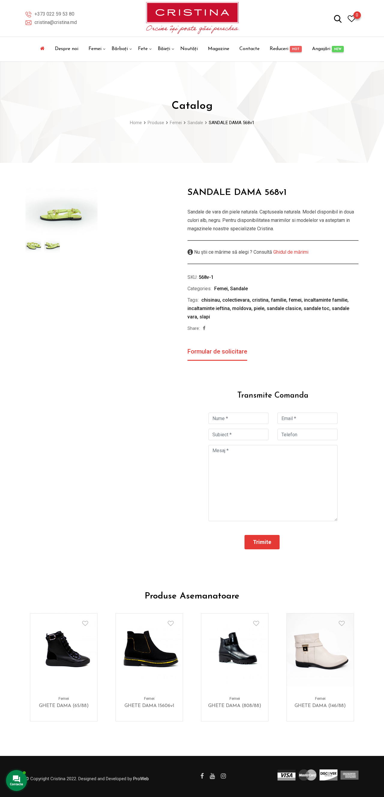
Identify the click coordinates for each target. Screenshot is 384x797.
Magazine (218, 48)
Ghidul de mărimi (290, 252)
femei (295, 300)
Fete (143, 48)
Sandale (239, 288)
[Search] (338, 18)
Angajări (326, 48)
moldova (241, 308)
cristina (260, 300)
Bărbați (120, 48)
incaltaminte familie (325, 300)
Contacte (249, 48)
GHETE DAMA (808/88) (234, 705)
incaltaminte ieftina (209, 308)
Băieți (164, 48)
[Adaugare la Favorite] (85, 623)
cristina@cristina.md (55, 22)
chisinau (210, 300)
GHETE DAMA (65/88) (64, 705)
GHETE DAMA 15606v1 (149, 705)
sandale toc (316, 308)
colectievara (236, 300)
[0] (352, 18)
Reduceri (284, 48)
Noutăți (189, 48)
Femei (94, 48)
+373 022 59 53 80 (54, 14)
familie (278, 300)
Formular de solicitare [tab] (217, 351)
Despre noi (66, 48)
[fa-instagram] (223, 776)
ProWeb (141, 778)
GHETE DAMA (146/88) (320, 705)
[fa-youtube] (212, 776)
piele (259, 308)
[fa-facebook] (204, 328)
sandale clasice (284, 308)
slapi (205, 317)
